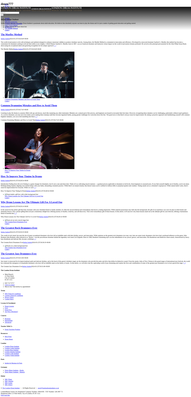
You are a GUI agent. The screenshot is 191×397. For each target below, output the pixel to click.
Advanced (8, 322)
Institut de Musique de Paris (13, 363)
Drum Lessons (9, 306)
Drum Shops (9, 339)
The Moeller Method (11, 34)
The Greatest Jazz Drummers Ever (15, 247)
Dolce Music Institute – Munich (15, 372)
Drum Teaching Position (12, 329)
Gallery (7, 101)
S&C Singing (9, 381)
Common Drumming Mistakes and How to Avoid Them (22, 99)
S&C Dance (8, 385)
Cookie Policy (9, 299)
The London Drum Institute (11, 388)
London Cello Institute (12, 353)
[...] (55, 46)
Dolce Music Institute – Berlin (14, 370)
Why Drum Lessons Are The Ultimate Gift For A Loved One (24, 196)
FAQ (6, 308)
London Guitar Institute (12, 348)
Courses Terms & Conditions (14, 295)
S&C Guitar (8, 383)
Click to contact (10, 285)
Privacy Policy (9, 297)
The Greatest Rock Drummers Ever (16, 222)
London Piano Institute (12, 346)
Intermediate (9, 320)
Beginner (8, 319)
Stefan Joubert (5, 39)
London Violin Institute (12, 355)
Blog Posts (8, 336)
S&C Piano (8, 379)
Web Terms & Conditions (13, 294)
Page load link (5, 395)
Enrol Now (8, 310)
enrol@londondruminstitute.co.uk (48, 388)
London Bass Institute (12, 350)
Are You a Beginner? (11, 312)
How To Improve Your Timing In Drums (17, 170)
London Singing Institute (12, 352)
